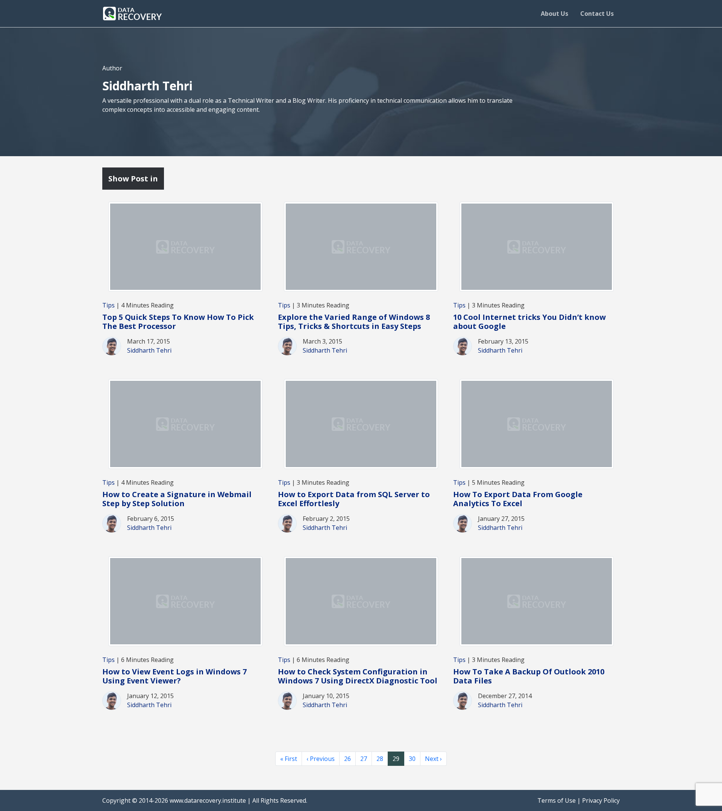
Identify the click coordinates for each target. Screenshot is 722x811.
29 (396, 759)
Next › (433, 759)
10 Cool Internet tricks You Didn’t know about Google (529, 321)
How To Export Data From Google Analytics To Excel (517, 498)
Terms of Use (556, 800)
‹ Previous (320, 759)
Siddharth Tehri (149, 350)
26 (347, 759)
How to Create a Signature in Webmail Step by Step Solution (177, 498)
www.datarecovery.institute (208, 800)
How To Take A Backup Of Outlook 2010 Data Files (528, 676)
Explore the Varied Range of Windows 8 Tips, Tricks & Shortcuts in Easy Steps (354, 321)
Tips (108, 305)
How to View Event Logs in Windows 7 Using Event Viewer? (174, 676)
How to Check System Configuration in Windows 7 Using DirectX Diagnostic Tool (357, 676)
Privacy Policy (601, 800)
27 (363, 759)
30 (412, 759)
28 (379, 759)
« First (288, 759)
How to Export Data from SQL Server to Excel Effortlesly (354, 498)
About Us (554, 13)
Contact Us (597, 13)
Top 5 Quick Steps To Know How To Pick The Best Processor (178, 321)
